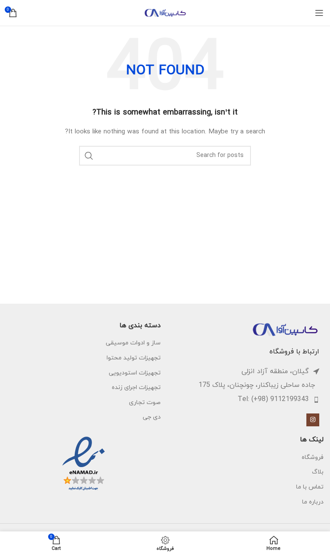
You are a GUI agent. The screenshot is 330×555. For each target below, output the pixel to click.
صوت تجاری (145, 402)
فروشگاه (313, 457)
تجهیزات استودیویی (135, 373)
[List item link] (242, 399)
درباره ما (313, 502)
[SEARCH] (89, 156)
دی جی (152, 417)
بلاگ (318, 472)
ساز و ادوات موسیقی (133, 343)
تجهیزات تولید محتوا (134, 358)
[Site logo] (165, 12)
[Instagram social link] (312, 419)
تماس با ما (310, 487)
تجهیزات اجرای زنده (136, 387)
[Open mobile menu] (319, 12)
